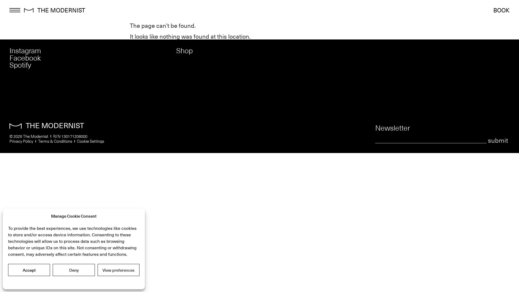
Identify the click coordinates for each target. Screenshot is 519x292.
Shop (184, 51)
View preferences (118, 270)
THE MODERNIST (61, 9)
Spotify (20, 65)
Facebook (25, 58)
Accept (29, 270)
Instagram (25, 51)
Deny (74, 270)
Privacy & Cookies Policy (73, 282)
